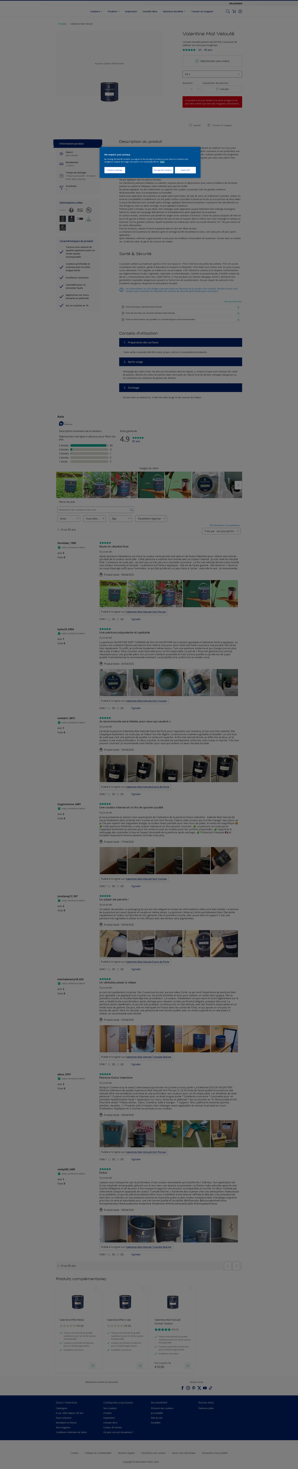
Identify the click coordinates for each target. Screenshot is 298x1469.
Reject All (185, 170)
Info (162, 162)
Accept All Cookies (163, 170)
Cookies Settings (115, 170)
